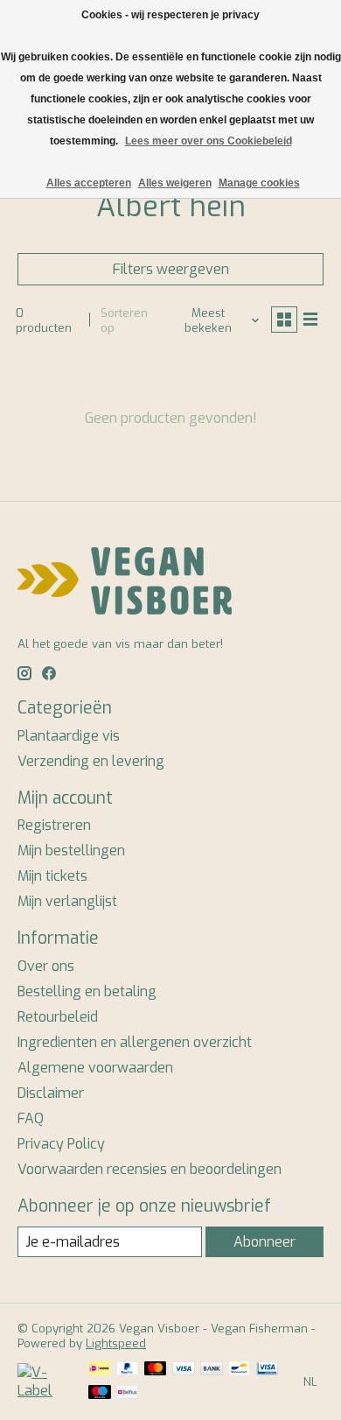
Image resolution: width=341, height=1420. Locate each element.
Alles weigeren (175, 183)
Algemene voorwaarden (95, 1067)
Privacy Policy (61, 1144)
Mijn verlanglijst (67, 901)
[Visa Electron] (267, 1370)
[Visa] (183, 1370)
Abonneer (264, 1242)
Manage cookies (259, 183)
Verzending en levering (90, 761)
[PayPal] (127, 1370)
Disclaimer (50, 1093)
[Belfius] (127, 1393)
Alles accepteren (88, 183)
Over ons (45, 966)
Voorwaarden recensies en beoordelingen (149, 1169)
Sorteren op (124, 320)
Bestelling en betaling (87, 991)
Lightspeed (116, 1343)
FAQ (30, 1118)
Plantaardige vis (68, 736)
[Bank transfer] (211, 1370)
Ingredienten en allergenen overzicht (134, 1042)
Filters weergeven (171, 269)
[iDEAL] (99, 1370)
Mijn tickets (52, 876)
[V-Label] (44, 1390)
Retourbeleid (57, 1017)
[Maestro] (99, 1393)
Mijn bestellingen (71, 850)
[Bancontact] (239, 1370)
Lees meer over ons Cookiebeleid (208, 141)
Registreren (54, 825)
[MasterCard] (155, 1370)
